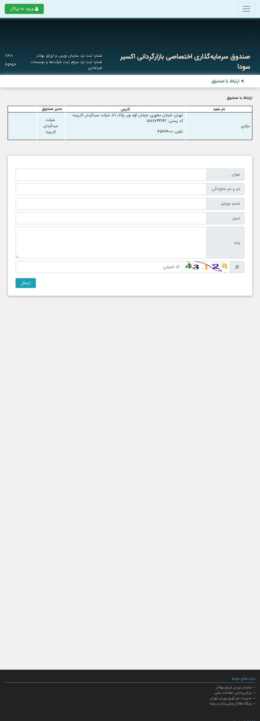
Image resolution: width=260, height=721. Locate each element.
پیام (237, 242)
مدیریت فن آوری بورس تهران (231, 698)
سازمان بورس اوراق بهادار (234, 687)
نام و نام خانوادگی (226, 189)
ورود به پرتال (22, 8)
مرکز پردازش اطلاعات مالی (233, 693)
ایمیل (236, 218)
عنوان (236, 174)
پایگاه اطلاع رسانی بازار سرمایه (231, 703)
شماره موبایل (230, 204)
